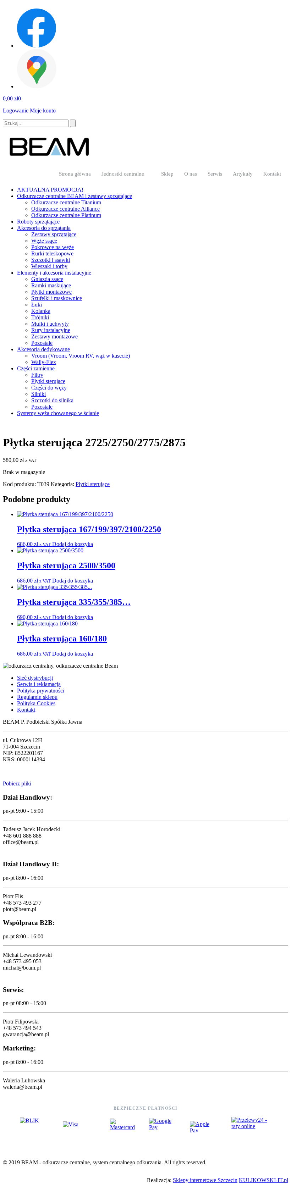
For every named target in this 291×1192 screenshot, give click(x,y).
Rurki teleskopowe (52, 253)
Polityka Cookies (36, 703)
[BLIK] (34, 1127)
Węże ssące (44, 241)
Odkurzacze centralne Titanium (66, 202)
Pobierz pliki (17, 783)
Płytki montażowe (51, 292)
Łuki (36, 305)
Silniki (38, 394)
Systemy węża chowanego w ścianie (58, 413)
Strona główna (75, 174)
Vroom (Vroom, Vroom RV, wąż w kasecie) (80, 356)
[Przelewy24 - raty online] (251, 1127)
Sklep (167, 174)
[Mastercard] (122, 1127)
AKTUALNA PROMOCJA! (50, 190)
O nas (190, 174)
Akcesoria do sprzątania (44, 228)
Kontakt (272, 174)
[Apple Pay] (204, 1126)
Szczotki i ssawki (50, 260)
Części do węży (49, 388)
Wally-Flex (43, 362)
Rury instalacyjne (50, 330)
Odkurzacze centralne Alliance (65, 209)
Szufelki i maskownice (56, 298)
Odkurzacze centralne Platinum (66, 215)
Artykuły (243, 174)
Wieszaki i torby (49, 266)
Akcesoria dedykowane (43, 349)
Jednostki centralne (122, 174)
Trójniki (40, 317)
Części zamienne (36, 368)
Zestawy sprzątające (53, 234)
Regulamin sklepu (37, 697)
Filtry (37, 375)
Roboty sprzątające (38, 222)
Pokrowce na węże (52, 247)
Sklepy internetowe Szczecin (205, 1180)
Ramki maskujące (51, 285)
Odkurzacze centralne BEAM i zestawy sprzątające (74, 196)
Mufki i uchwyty (50, 324)
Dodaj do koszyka (72, 544)
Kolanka (40, 311)
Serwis (215, 174)
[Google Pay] (162, 1127)
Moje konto (43, 110)
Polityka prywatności (40, 691)
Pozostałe (42, 343)
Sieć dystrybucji (35, 678)
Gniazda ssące (47, 279)
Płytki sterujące (48, 381)
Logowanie (15, 110)
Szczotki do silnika (52, 400)
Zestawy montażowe (54, 336)
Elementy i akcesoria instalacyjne (54, 273)
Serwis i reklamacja (39, 684)
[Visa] (79, 1126)
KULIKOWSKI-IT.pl (263, 1180)
